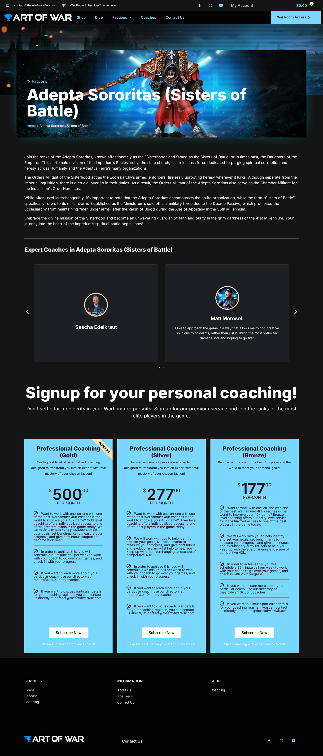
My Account (242, 5)
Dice (99, 17)
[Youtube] (221, 5)
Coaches (148, 17)
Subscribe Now (68, 633)
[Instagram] (210, 5)
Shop (81, 17)
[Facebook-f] (200, 5)
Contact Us (175, 17)
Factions (119, 17)
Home (31, 126)
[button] (27, 311)
